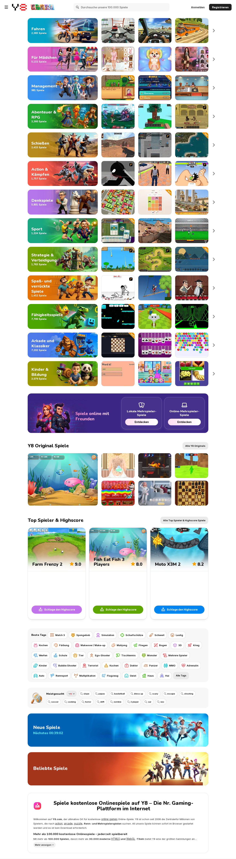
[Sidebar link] (6, 7)
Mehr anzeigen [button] (43, 845)
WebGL (130, 838)
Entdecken (142, 422)
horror (88, 702)
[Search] (78, 7)
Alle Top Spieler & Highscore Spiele (184, 520)
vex (162, 702)
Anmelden (198, 7)
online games (109, 819)
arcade (68, 823)
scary (155, 693)
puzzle (78, 823)
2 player (135, 702)
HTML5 (115, 838)
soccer (54, 702)
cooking (72, 702)
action (59, 823)
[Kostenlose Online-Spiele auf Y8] (19, 7)
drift (102, 702)
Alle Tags (181, 675)
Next (214, 30)
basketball (119, 693)
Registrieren (220, 7)
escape (171, 693)
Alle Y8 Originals (195, 445)
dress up (138, 693)
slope (86, 693)
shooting (188, 693)
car (149, 702)
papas (101, 693)
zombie (117, 702)
